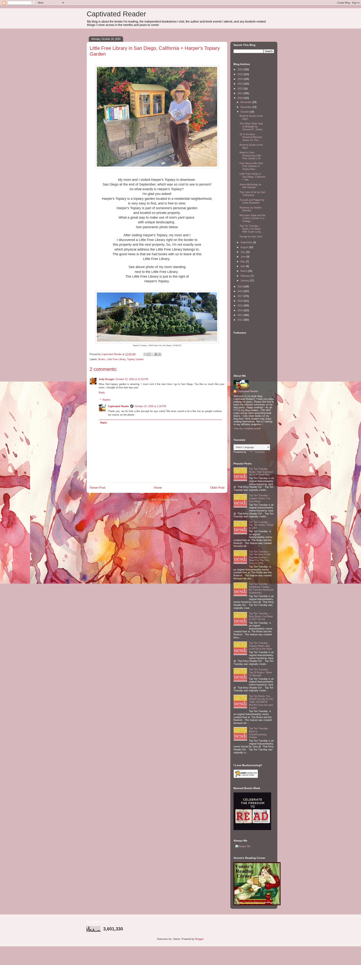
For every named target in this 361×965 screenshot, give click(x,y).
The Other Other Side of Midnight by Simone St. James (251, 126)
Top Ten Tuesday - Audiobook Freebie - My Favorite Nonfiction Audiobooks (261, 588)
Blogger (199, 939)
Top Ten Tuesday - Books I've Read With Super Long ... (251, 228)
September (246, 242)
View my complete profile (247, 428)
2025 (240, 74)
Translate (260, 452)
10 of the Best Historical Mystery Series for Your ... (251, 137)
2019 (240, 286)
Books (101, 359)
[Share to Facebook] (156, 354)
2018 (240, 291)
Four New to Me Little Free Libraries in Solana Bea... (251, 166)
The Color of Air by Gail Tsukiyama (252, 194)
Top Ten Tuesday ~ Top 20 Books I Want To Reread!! (260, 672)
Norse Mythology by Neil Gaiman (250, 186)
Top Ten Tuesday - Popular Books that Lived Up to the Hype (260, 646)
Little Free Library (116, 359)
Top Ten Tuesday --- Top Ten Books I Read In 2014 (261, 525)
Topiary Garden (135, 359)
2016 (240, 300)
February (245, 275)
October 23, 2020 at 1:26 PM (150, 406)
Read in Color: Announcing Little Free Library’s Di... (251, 155)
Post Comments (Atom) (164, 499)
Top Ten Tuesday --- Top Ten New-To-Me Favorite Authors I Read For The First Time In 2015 (260, 557)
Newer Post (97, 487)
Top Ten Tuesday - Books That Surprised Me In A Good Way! (261, 471)
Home (158, 487)
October (245, 111)
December (246, 102)
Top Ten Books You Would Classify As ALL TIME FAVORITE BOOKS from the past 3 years (261, 702)
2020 (240, 98)
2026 (240, 69)
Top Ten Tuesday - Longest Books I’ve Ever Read (259, 498)
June (243, 256)
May (243, 261)
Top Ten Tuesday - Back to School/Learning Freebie (259, 733)
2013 (240, 315)
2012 (240, 319)
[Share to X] (152, 354)
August (244, 247)
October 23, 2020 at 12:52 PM (131, 379)
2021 (240, 93)
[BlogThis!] (149, 354)
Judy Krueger (106, 379)
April (243, 266)
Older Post (217, 487)
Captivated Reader (116, 14)
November (246, 107)
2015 (240, 305)
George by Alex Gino (251, 236)
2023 (240, 83)
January (245, 280)
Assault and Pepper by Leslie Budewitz (252, 201)
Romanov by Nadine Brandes (251, 209)
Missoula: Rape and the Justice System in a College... (252, 218)
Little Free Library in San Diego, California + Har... (252, 176)
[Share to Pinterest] (160, 354)
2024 (240, 79)
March (244, 271)
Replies (106, 399)
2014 (240, 310)
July (243, 252)
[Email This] (145, 354)
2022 (240, 88)
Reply (102, 392)
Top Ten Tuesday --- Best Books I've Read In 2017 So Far (261, 616)
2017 (240, 296)
